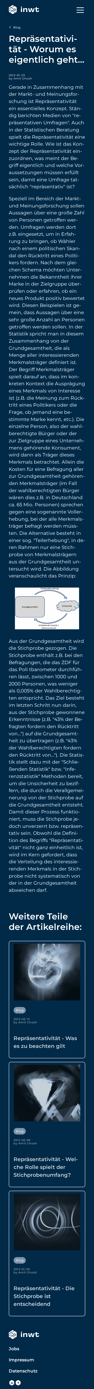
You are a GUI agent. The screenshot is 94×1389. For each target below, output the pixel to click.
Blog (16, 27)
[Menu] (80, 10)
